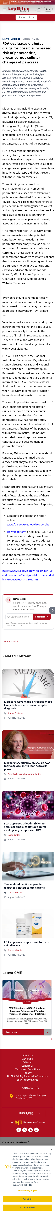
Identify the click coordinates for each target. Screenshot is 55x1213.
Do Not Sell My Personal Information (27, 1076)
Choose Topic (24, 17)
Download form (16, 532)
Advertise (27, 1058)
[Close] (51, 1149)
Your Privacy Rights (27, 1079)
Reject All (27, 1199)
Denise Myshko (14, 892)
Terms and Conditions (27, 1069)
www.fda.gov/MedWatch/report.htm (29, 524)
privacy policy (16, 625)
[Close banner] (51, 4)
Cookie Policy (25, 1185)
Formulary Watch (12, 641)
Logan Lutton (13, 835)
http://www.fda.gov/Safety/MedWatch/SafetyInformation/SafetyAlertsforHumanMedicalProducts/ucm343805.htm (28, 575)
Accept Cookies (27, 1207)
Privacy (28, 1072)
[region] (27, 1179)
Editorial (27, 1062)
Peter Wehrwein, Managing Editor (24, 774)
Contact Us (27, 1065)
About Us (27, 1055)
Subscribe (40, 616)
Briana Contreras (15, 713)
